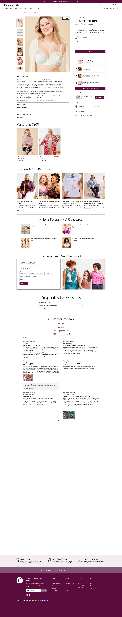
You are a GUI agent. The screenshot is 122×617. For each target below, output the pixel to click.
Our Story (92, 581)
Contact (66, 590)
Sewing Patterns (56, 583)
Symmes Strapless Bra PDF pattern (91, 82)
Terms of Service (38, 609)
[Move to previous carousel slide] (101, 432)
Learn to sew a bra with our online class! (44, 225)
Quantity (77, 44)
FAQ (65, 585)
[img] (26, 341)
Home (18, 12)
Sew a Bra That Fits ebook (33, 100)
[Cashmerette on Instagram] (27, 595)
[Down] (20, 71)
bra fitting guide (52, 207)
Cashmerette (22, 609)
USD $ (116, 4)
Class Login (80, 583)
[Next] (77, 1)
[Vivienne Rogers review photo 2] (72, 415)
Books (53, 585)
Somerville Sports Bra (22, 551)
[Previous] (44, 1)
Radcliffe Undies (21, 158)
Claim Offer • (90, 88)
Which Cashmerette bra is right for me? (44, 238)
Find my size (85, 37)
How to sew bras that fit (80, 225)
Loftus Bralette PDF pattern (89, 68)
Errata (66, 588)
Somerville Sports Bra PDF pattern (91, 75)
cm (27, 268)
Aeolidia (49, 609)
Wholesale (92, 588)
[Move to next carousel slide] (104, 432)
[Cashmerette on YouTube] (32, 595)
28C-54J (79, 41)
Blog (91, 583)
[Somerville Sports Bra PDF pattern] (61, 492)
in (24, 268)
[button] (55, 330)
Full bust (30, 271)
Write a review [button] (61, 327)
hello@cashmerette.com (30, 388)
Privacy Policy (30, 609)
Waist (38, 271)
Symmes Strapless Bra (111, 551)
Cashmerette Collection (81, 17)
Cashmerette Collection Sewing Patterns (26, 12)
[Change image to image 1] (20, 23)
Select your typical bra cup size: (28, 276)
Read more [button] (25, 357)
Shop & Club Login (82, 581)
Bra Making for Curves (86, 96)
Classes (54, 588)
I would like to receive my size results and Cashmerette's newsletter (44, 72)
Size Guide (67, 581)
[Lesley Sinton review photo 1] (28, 378)
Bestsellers (89, 115)
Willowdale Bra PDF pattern (89, 61)
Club (18, 156)
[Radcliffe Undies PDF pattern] (27, 141)
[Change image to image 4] (20, 51)
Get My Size (24, 283)
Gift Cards (54, 590)
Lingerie (84, 115)
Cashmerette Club (56, 581)
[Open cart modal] (117, 8)
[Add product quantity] (80, 47)
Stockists (92, 585)
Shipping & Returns (69, 583)
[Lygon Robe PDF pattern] (49, 141)
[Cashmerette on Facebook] (29, 595)
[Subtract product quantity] (76, 47)
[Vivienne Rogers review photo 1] (66, 415)
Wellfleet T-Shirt (66, 1)
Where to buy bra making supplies (83, 238)
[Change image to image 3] (20, 42)
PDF (76, 38)
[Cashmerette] (11, 5)
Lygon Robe (42, 158)
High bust (22, 271)
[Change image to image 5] (20, 61)
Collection (19, 549)
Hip (46, 271)
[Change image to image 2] (20, 32)
